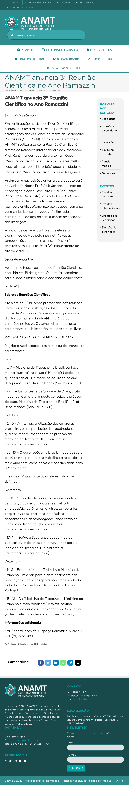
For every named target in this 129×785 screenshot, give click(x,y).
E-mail (73, 754)
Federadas (108, 173)
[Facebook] (6, 761)
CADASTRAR (76, 768)
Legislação (108, 118)
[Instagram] (15, 761)
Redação (12, 644)
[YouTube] (20, 761)
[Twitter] (10, 761)
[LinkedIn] (25, 761)
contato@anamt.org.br (87, 698)
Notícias (43, 644)
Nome (72, 742)
